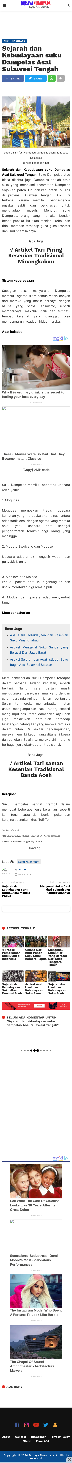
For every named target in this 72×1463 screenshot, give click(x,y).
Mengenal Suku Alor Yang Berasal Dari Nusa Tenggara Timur (57, 957)
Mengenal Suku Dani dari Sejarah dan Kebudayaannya (55, 889)
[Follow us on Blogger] (55, 1425)
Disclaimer (38, 1436)
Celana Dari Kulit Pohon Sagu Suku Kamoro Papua (36, 954)
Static (27, 1441)
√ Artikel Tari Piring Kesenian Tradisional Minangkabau (36, 256)
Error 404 (42, 1441)
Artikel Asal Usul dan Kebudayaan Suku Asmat (34, 989)
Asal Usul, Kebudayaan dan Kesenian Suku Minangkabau (39, 637)
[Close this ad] (69, 1459)
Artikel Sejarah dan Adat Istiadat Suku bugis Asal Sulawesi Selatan (39, 662)
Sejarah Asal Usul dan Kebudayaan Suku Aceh (57, 989)
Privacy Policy (60, 1436)
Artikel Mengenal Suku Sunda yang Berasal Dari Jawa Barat (39, 649)
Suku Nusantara (28, 861)
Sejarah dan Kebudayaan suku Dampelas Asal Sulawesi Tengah (32, 58)
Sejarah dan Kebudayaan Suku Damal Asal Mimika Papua (16, 891)
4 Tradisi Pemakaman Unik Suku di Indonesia (11, 954)
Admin (22, 869)
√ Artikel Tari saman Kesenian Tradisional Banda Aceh (36, 769)
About (6, 1436)
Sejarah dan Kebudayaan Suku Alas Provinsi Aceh (12, 989)
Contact (20, 1436)
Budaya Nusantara (41, 1455)
